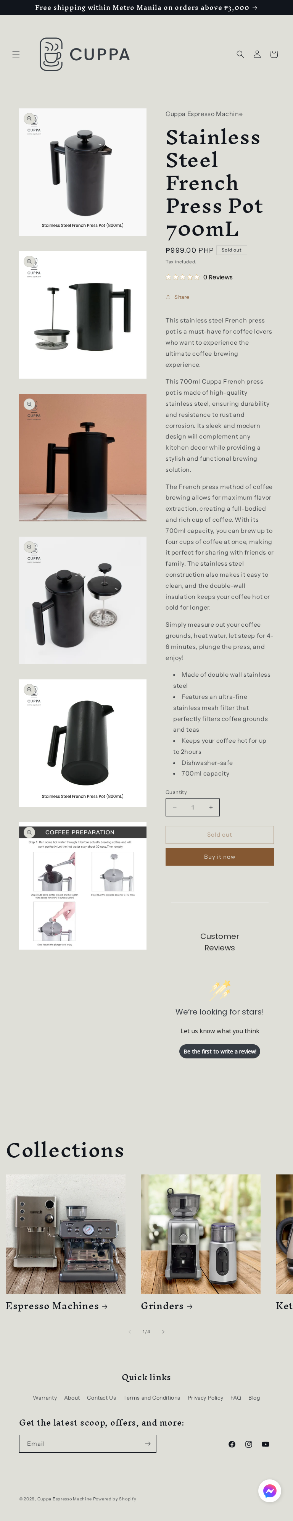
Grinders (162, 1306)
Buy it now (220, 856)
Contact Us (101, 1397)
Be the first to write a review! (220, 1051)
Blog (254, 1397)
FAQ (235, 1397)
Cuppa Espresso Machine (64, 1499)
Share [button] (182, 297)
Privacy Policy (205, 1397)
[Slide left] (129, 1331)
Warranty (45, 1397)
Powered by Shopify (115, 1499)
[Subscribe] (147, 1444)
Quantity (176, 792)
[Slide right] (163, 1331)
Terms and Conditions (151, 1397)
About (72, 1397)
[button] (16, 54)
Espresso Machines (52, 1306)
